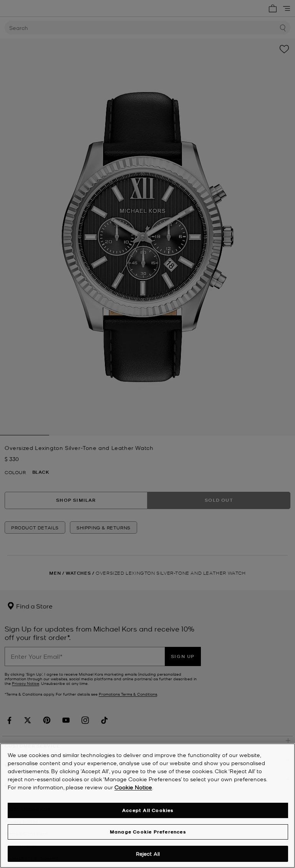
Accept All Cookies (148, 810)
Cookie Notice (133, 787)
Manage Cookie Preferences (148, 831)
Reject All (148, 853)
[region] (147, 805)
